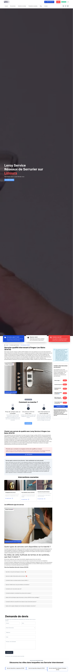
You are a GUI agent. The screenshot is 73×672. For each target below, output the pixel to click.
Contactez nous (9, 652)
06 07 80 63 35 (50, 1)
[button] (28, 572)
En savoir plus (8, 498)
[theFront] (6, 2)
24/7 (58, 1)
